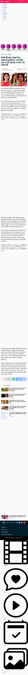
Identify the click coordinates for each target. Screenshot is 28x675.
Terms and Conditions (6, 535)
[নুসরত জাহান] (14, 46)
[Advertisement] (14, 32)
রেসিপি (5, 19)
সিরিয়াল (5, 566)
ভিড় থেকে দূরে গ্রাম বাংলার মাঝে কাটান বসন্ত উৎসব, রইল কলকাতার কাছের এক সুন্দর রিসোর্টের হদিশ (17, 389)
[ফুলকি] (19, 46)
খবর (5, 9)
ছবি (4, 11)
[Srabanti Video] (3, 46)
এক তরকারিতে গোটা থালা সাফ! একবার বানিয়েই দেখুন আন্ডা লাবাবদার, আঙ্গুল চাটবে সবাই (17, 402)
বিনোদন (5, 4)
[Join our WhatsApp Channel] (19, 523)
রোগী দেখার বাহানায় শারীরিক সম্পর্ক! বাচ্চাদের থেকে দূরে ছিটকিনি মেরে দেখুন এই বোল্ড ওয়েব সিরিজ (17, 408)
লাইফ (5, 646)
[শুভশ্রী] (25, 46)
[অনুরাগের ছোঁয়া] (8, 46)
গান (4, 20)
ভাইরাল (5, 8)
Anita (4, 69)
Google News (23, 69)
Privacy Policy (5, 532)
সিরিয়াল (5, 13)
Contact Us (4, 530)
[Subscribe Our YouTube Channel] (24, 523)
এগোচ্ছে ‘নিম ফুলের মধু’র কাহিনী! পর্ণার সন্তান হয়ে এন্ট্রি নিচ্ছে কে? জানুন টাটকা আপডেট (17, 516)
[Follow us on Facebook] (17, 523)
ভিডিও (5, 6)
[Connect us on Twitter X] (22, 523)
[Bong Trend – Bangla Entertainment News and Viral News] (5, 1)
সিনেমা (5, 15)
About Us (3, 527)
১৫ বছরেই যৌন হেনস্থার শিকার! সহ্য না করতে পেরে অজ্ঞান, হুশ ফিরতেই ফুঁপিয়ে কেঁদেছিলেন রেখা (17, 414)
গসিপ (5, 17)
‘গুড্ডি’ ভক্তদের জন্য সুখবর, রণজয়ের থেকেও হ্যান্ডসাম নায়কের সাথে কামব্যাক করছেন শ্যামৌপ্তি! (18, 395)
